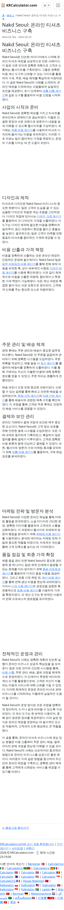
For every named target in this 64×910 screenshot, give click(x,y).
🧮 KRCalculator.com (19, 5)
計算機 (42, 898)
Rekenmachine (41, 894)
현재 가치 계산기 (28, 396)
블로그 (10, 15)
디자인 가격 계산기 (49, 216)
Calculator (7, 872)
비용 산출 (8, 672)
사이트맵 (17, 848)
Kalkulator (7, 885)
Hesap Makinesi (33, 881)
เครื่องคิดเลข (23, 898)
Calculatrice (8, 881)
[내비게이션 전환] (58, 5)
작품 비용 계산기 (22, 130)
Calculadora (15, 868)
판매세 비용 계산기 (48, 534)
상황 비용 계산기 (22, 452)
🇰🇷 (45, 5)
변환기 (30, 848)
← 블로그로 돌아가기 (15, 828)
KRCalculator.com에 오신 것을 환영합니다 (27, 844)
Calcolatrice (55, 864)
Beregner (34, 864)
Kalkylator (28, 889)
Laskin (46, 889)
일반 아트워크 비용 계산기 (19, 264)
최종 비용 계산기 (27, 590)
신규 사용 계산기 (22, 586)
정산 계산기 (48, 363)
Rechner (18, 894)
